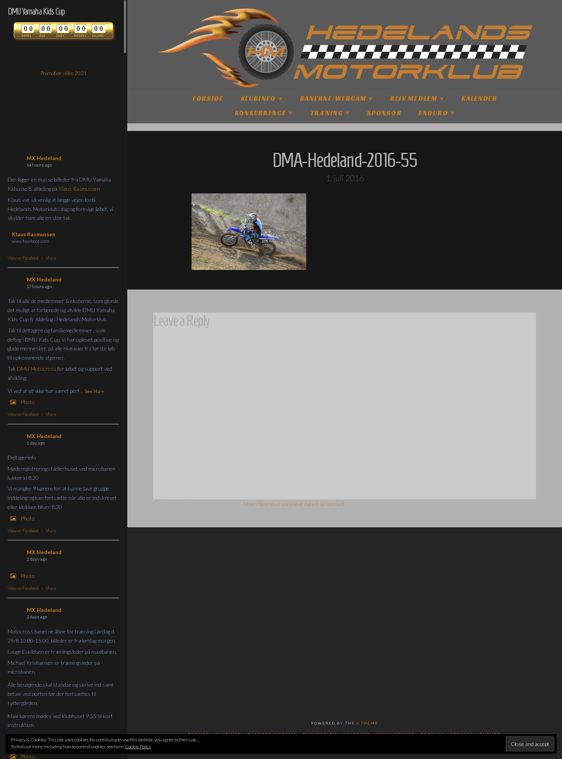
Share (50, 257)
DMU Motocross (36, 368)
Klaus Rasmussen (79, 188)
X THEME (367, 723)
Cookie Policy (138, 746)
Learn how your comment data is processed (294, 504)
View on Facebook (23, 257)
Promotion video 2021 (64, 73)
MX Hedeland (44, 158)
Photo (28, 402)
